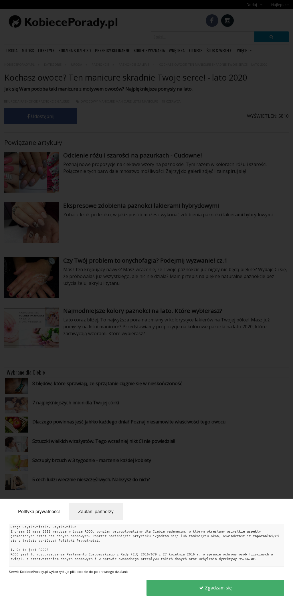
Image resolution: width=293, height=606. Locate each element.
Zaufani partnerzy (96, 511)
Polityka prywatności (39, 511)
